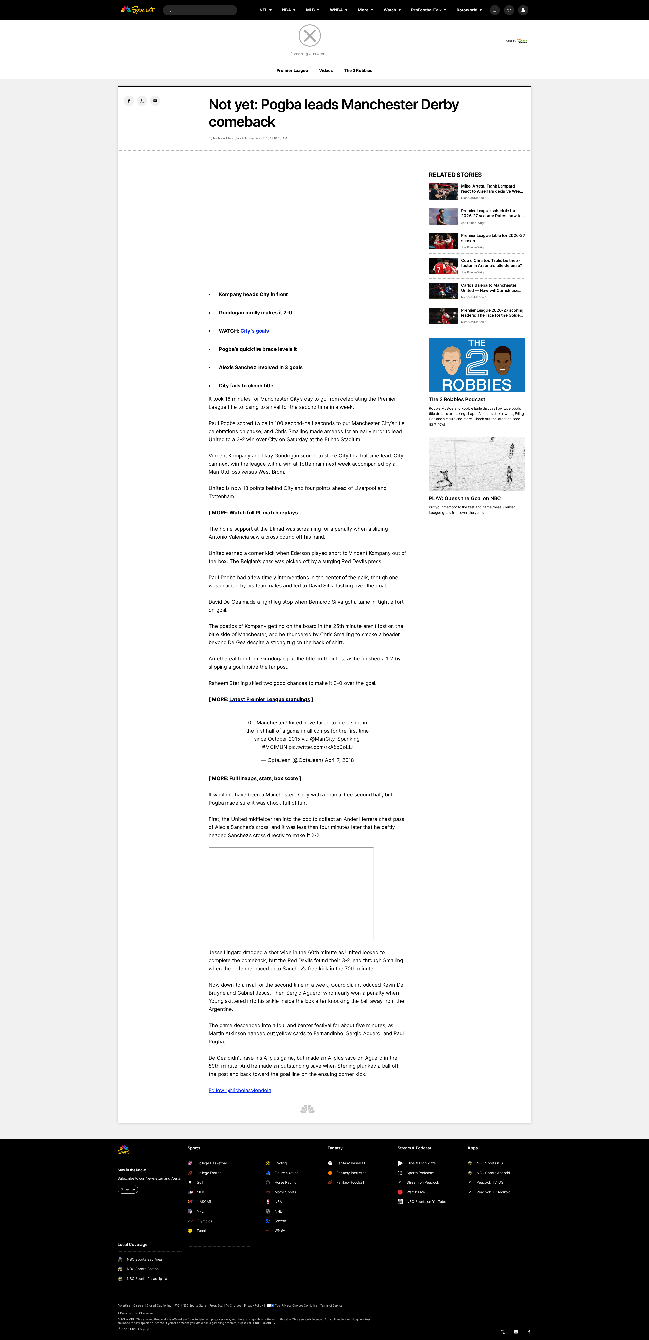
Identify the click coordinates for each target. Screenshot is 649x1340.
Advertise (124, 1305)
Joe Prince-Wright (473, 223)
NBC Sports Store (194, 1305)
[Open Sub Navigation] (270, 10)
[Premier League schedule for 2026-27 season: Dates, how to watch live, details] (443, 216)
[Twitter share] (142, 101)
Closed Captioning (159, 1305)
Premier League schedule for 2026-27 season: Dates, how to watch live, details (491, 213)
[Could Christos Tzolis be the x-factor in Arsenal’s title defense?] (443, 266)
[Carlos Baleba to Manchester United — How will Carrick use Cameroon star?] (443, 291)
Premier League (292, 70)
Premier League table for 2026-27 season (493, 238)
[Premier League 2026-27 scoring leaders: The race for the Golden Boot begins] (443, 316)
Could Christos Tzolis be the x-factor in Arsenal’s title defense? (491, 263)
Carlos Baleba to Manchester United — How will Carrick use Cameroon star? (489, 288)
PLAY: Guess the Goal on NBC (465, 498)
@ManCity (322, 739)
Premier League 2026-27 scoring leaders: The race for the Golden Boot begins (492, 313)
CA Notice (310, 1305)
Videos (326, 70)
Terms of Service (331, 1305)
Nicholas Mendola (226, 138)
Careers (138, 1305)
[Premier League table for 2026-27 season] (443, 241)
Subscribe (128, 1189)
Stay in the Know (132, 1170)
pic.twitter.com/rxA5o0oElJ (321, 747)
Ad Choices (233, 1305)
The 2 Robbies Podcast (457, 399)
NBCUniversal (144, 1313)
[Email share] (155, 101)
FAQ (176, 1305)
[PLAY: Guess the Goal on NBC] (477, 464)
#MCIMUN (274, 747)
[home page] (138, 10)
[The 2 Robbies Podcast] (477, 365)
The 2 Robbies (358, 70)
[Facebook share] (129, 101)
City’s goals (254, 331)
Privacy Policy (253, 1305)
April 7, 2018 (339, 760)
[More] (495, 10)
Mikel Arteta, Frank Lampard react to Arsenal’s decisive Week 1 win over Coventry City (493, 188)
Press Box (216, 1305)
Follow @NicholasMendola (240, 1090)
